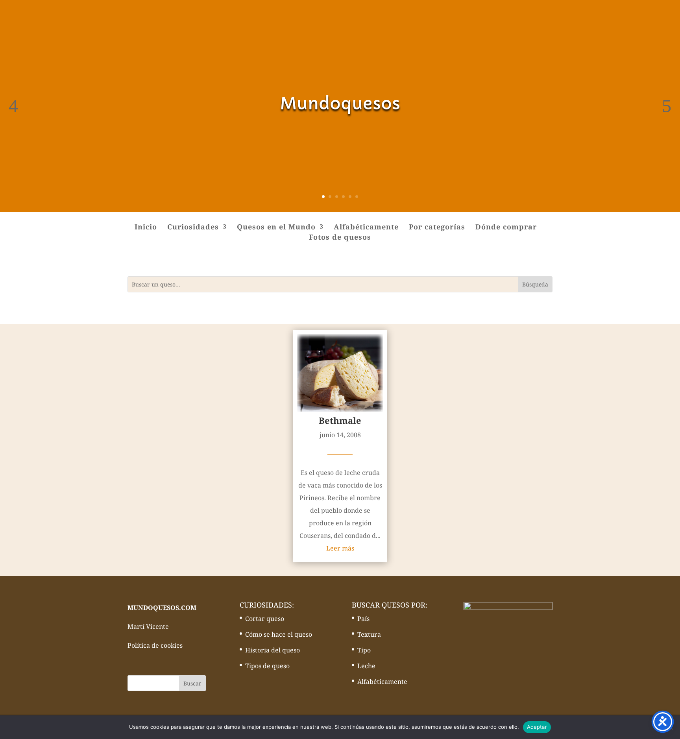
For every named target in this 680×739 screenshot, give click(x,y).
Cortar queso (264, 618)
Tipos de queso (267, 665)
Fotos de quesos (340, 238)
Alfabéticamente (366, 227)
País (363, 618)
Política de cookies (155, 645)
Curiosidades (193, 227)
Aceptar (537, 727)
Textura (369, 634)
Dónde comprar (506, 227)
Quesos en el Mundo (276, 227)
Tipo (364, 650)
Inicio (146, 227)
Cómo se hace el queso (278, 634)
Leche (366, 665)
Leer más (340, 548)
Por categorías (437, 227)
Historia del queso (272, 650)
